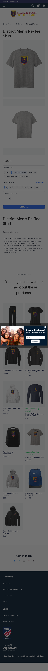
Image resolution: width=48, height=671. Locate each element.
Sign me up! (35, 341)
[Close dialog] (45, 327)
